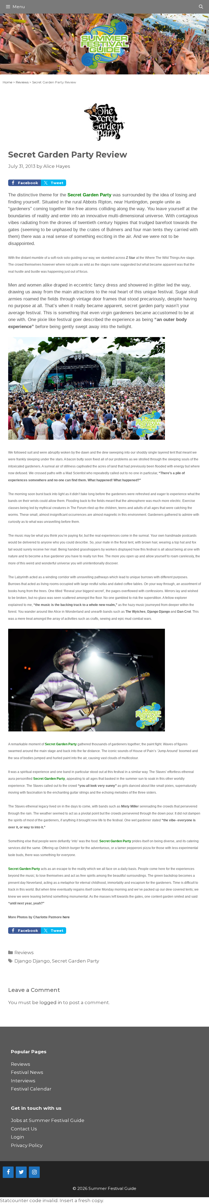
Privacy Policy (26, 1145)
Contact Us (24, 1128)
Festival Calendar (31, 1089)
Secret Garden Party (75, 961)
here (66, 917)
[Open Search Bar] (201, 7)
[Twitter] (21, 1172)
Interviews (23, 1080)
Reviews (22, 82)
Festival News (27, 1072)
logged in (50, 1002)
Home (7, 82)
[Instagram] (34, 1172)
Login (17, 1137)
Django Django (32, 961)
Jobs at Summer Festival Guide (47, 1120)
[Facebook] (8, 1172)
